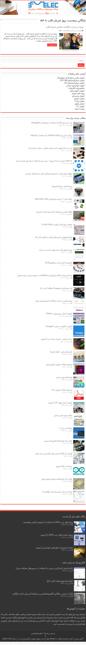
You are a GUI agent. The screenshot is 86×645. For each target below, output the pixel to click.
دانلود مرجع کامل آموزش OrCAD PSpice (57, 224)
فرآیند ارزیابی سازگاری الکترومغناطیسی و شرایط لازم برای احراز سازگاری (43, 594)
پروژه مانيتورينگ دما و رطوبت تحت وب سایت (55, 250)
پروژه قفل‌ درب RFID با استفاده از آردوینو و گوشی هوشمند (48, 522)
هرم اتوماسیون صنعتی (64, 377)
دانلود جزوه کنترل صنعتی (63, 415)
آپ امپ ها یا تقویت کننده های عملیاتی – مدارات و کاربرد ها (50, 148)
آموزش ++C (80, 106)
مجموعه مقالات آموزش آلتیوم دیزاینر (59, 364)
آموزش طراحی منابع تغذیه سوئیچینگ (70, 78)
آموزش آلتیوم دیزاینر (77, 90)
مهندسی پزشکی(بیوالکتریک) (72, 30)
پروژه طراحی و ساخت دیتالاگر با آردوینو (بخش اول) (53, 301)
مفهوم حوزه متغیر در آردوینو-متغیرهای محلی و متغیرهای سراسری (48, 173)
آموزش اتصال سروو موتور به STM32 (59, 313)
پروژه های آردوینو (78, 93)
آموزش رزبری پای (78, 96)
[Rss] (45, 636)
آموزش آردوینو (79, 98)
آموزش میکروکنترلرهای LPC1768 (72, 80)
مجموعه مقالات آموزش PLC (62, 390)
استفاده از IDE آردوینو (64, 466)
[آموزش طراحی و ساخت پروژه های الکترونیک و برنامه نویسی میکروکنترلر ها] (43, 7)
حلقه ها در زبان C (65, 428)
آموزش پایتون (79, 103)
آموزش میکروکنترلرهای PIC (74, 83)
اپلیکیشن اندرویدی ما (73, 624)
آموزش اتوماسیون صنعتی (75, 85)
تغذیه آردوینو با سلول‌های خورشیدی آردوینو (54, 548)
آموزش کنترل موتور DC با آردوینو (60, 402)
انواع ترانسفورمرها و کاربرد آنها (60, 581)
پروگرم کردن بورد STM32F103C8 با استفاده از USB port (51, 135)
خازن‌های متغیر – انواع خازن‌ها (61, 352)
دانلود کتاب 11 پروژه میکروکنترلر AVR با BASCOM (53, 199)
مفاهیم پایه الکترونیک (76, 88)
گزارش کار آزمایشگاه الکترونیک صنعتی (58, 441)
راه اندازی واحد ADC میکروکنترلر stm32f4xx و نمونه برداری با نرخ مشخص (44, 275)
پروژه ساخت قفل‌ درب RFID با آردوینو (57, 535)
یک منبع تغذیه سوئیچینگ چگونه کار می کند (56, 288)
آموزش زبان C (79, 101)
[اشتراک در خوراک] (1, 20)
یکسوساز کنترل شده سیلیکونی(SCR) (58, 262)
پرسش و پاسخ (49, 633)
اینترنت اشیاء (79, 109)
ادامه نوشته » (52, 45)
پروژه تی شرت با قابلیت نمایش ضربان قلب (64, 27)
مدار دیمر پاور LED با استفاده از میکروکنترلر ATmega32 (51, 122)
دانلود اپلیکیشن (37, 633)
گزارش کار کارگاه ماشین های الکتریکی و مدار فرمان (53, 453)
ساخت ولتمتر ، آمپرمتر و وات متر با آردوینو (56, 339)
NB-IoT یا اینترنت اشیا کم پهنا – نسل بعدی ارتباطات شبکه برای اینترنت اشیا (44, 161)
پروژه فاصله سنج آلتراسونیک (61, 186)
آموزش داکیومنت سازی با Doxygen (59, 326)
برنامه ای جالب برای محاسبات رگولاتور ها (57, 492)
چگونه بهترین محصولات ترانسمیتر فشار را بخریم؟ (54, 212)
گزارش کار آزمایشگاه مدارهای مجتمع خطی (56, 479)
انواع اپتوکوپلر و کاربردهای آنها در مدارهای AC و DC (53, 237)
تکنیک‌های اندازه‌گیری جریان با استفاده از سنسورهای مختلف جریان (44, 568)
